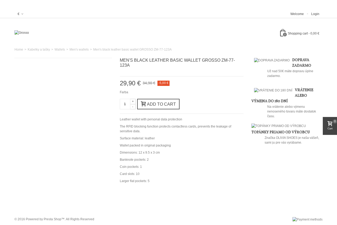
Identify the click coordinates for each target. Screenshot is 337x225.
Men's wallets (79, 49)
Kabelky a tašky (39, 49)
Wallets (59, 49)
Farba (124, 92)
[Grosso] (21, 33)
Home (18, 49)
